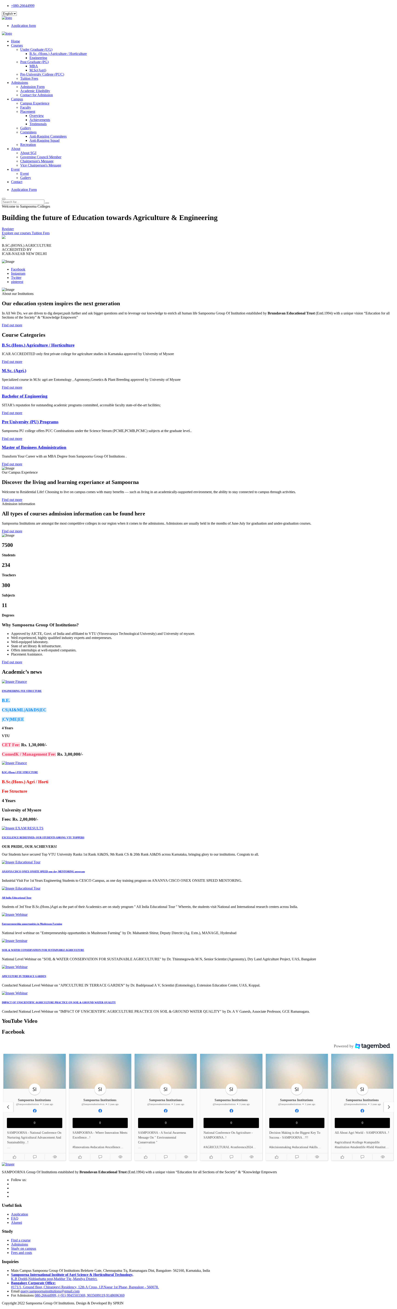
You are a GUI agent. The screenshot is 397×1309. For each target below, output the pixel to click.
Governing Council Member (40, 157)
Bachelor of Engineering (25, 396)
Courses (17, 45)
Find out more (12, 325)
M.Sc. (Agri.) (14, 370)
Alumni (16, 1222)
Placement (27, 111)
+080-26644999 (22, 6)
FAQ (14, 1218)
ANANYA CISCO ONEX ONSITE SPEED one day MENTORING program (43, 871)
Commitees (28, 132)
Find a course (21, 1240)
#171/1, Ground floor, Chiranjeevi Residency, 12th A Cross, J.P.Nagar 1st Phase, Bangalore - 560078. (85, 1285)
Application (19, 1214)
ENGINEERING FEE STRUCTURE (22, 691)
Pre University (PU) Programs (30, 421)
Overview (36, 116)
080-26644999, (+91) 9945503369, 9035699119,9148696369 (80, 1295)
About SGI (28, 153)
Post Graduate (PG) (34, 62)
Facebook (18, 269)
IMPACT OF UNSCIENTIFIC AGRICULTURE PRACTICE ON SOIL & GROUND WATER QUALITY (59, 1002)
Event (15, 169)
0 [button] (34, 1123)
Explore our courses (17, 233)
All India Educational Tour (16, 897)
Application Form (24, 190)
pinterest (17, 282)
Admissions (19, 83)
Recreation (28, 145)
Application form (23, 26)
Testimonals (38, 124)
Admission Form (32, 87)
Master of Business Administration (34, 447)
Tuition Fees (29, 78)
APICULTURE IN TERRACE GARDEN (24, 976)
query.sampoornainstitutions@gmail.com (49, 1291)
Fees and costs (21, 1253)
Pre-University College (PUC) (42, 74)
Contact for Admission (36, 95)
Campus (17, 99)
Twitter (16, 278)
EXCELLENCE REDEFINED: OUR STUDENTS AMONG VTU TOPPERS (43, 837)
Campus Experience (34, 103)
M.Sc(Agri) (37, 70)
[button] (14, 1157)
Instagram (18, 273)
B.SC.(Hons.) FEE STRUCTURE (20, 772)
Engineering (38, 58)
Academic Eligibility (35, 91)
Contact (16, 182)
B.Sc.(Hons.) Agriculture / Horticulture (38, 345)
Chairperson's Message (37, 161)
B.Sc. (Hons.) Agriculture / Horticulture (58, 54)
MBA (33, 66)
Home (15, 41)
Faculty (25, 107)
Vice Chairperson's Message (40, 165)
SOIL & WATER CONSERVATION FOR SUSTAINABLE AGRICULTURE (43, 950)
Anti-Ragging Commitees (48, 136)
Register (8, 229)
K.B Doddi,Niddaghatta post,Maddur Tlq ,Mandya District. (72, 1277)
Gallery (25, 128)
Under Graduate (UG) (36, 49)
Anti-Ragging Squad (44, 140)
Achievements (39, 120)
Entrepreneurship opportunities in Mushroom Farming (32, 923)
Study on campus (23, 1248)
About (15, 149)
